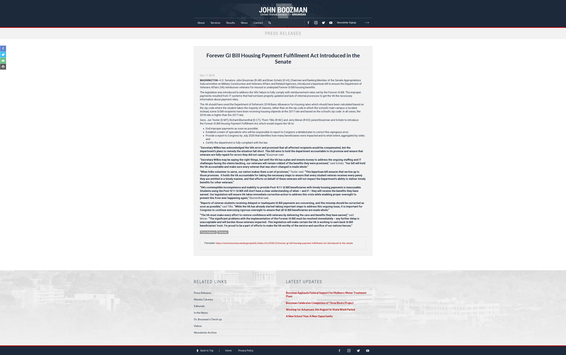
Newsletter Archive (205, 332)
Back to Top (206, 350)
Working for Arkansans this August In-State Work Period (320, 309)
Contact (258, 22)
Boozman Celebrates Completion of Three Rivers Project (320, 303)
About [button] (201, 22)
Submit (367, 23)
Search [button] (269, 22)
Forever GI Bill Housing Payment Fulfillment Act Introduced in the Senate (283, 58)
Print (3, 67)
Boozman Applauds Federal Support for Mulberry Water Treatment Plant (326, 294)
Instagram (316, 23)
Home (228, 350)
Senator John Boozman (283, 11)
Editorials (199, 306)
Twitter (323, 23)
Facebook (308, 23)
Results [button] (230, 22)
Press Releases (202, 292)
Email (3, 61)
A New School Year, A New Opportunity (309, 316)
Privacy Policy (245, 350)
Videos (198, 325)
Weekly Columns (203, 299)
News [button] (244, 22)
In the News (201, 312)
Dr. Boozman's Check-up (208, 319)
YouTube (331, 23)
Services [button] (215, 22)
